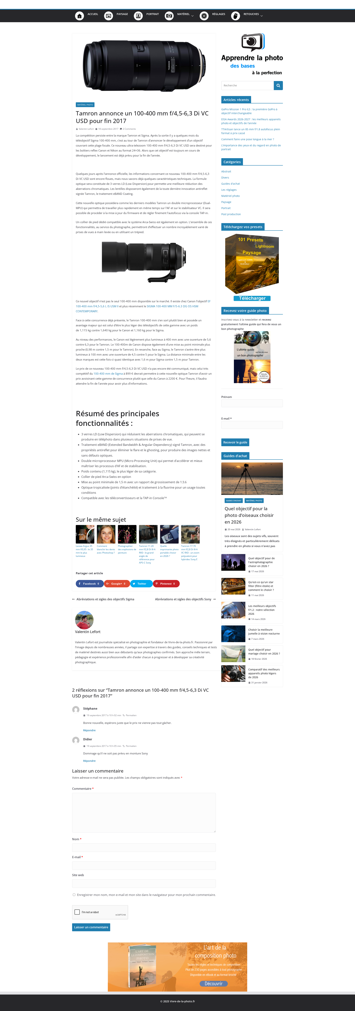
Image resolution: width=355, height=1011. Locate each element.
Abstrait (226, 171)
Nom (77, 839)
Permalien (131, 715)
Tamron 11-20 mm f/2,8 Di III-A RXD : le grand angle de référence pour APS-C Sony (147, 554)
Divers (225, 177)
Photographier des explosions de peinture (127, 549)
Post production (231, 214)
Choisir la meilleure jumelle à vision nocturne (264, 631)
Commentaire (83, 789)
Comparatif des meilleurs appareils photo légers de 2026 (264, 673)
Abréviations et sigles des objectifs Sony (183, 599)
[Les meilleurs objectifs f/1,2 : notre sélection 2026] (233, 612)
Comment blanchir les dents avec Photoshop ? (106, 549)
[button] (192, 15)
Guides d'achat (230, 183)
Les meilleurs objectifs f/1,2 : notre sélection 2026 (262, 609)
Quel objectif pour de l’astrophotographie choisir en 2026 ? (261, 562)
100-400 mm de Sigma (108, 373)
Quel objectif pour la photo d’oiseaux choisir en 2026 (249, 515)
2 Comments (129, 128)
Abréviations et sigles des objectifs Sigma (105, 599)
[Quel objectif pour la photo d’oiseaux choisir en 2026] (252, 478)
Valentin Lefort (86, 128)
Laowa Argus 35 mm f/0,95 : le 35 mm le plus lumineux (84, 551)
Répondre (89, 730)
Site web (78, 875)
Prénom (226, 397)
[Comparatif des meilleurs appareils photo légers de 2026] (233, 676)
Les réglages (229, 189)
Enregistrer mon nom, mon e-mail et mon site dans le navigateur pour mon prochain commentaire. (146, 895)
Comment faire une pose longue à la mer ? (247, 139)
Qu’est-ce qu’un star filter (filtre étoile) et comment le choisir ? (261, 586)
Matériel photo (85, 104)
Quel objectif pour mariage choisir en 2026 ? (264, 651)
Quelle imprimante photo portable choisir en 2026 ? (169, 551)
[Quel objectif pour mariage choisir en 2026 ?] (233, 654)
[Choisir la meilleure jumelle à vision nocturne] (233, 634)
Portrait (226, 208)
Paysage (226, 202)
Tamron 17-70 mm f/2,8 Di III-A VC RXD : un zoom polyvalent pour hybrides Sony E (190, 552)
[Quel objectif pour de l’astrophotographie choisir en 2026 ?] (233, 565)
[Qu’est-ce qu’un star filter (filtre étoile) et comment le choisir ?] (233, 589)
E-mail (77, 857)
